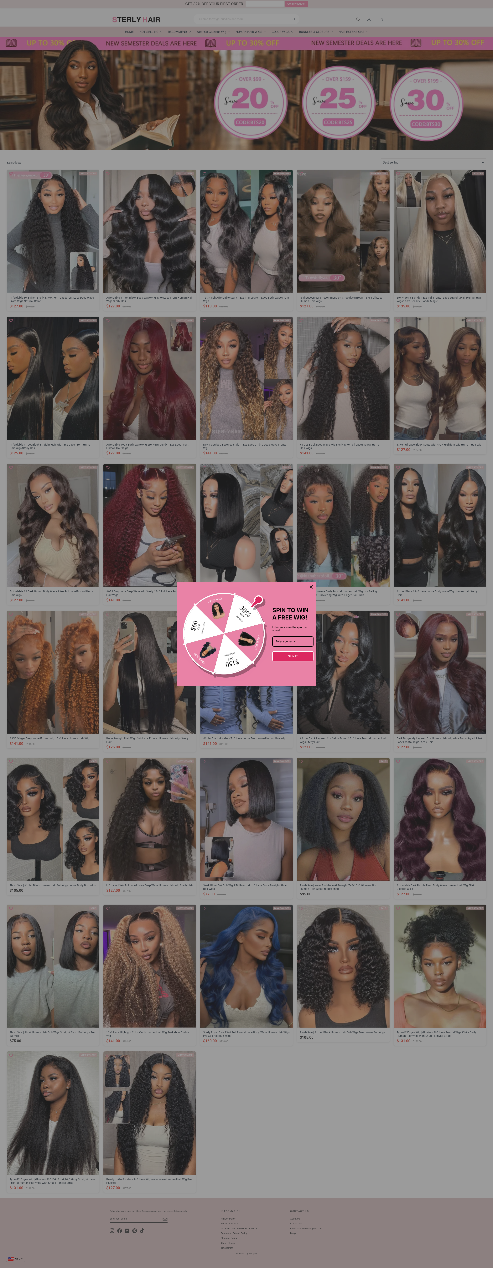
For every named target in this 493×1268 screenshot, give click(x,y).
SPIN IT (293, 656)
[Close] (311, 587)
